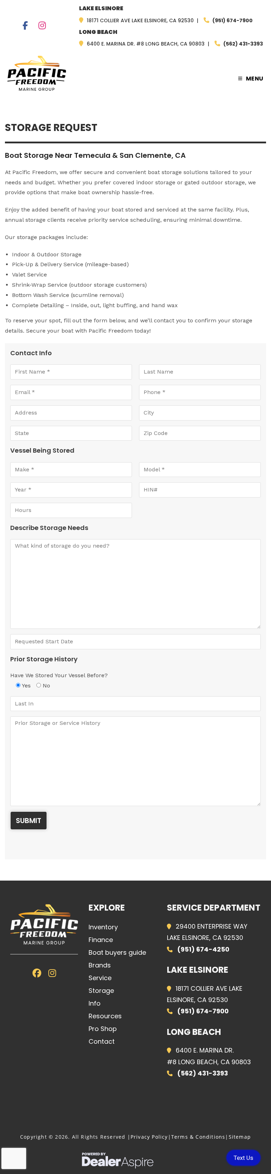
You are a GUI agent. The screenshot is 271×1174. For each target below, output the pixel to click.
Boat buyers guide (117, 952)
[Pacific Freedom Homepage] (44, 924)
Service (100, 977)
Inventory (103, 927)
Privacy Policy (149, 1136)
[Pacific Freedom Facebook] (25, 26)
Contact (102, 1041)
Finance (101, 939)
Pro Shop (103, 1028)
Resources (105, 1016)
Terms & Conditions (198, 1136)
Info (95, 1003)
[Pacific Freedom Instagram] (42, 26)
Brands (100, 965)
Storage (101, 990)
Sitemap (240, 1136)
